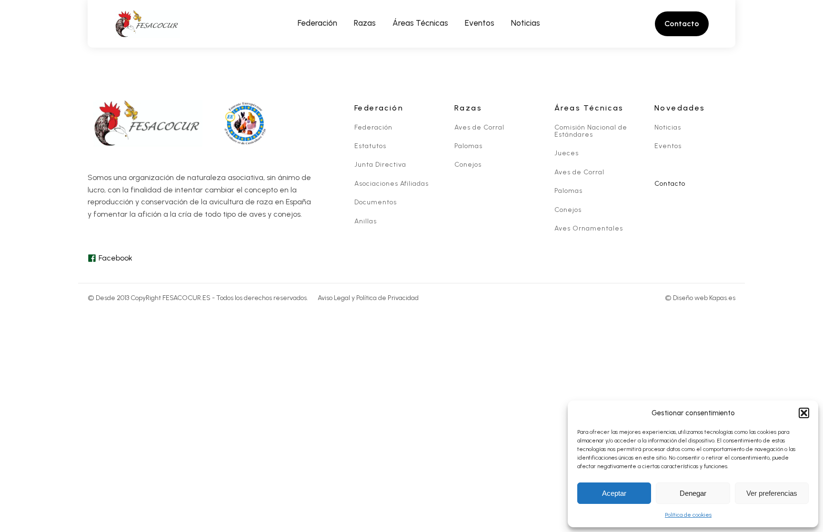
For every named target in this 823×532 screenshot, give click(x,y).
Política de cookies (688, 515)
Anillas (365, 221)
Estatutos (370, 146)
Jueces (566, 153)
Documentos (375, 202)
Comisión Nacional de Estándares (590, 131)
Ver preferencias (771, 493)
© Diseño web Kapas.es (700, 298)
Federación (373, 127)
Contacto (669, 183)
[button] (804, 413)
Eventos (668, 146)
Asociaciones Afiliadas (391, 183)
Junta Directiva (380, 164)
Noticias (667, 127)
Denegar (693, 493)
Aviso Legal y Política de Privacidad (368, 298)
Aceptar (614, 493)
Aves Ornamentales (588, 228)
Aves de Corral (479, 127)
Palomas (468, 146)
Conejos (468, 164)
